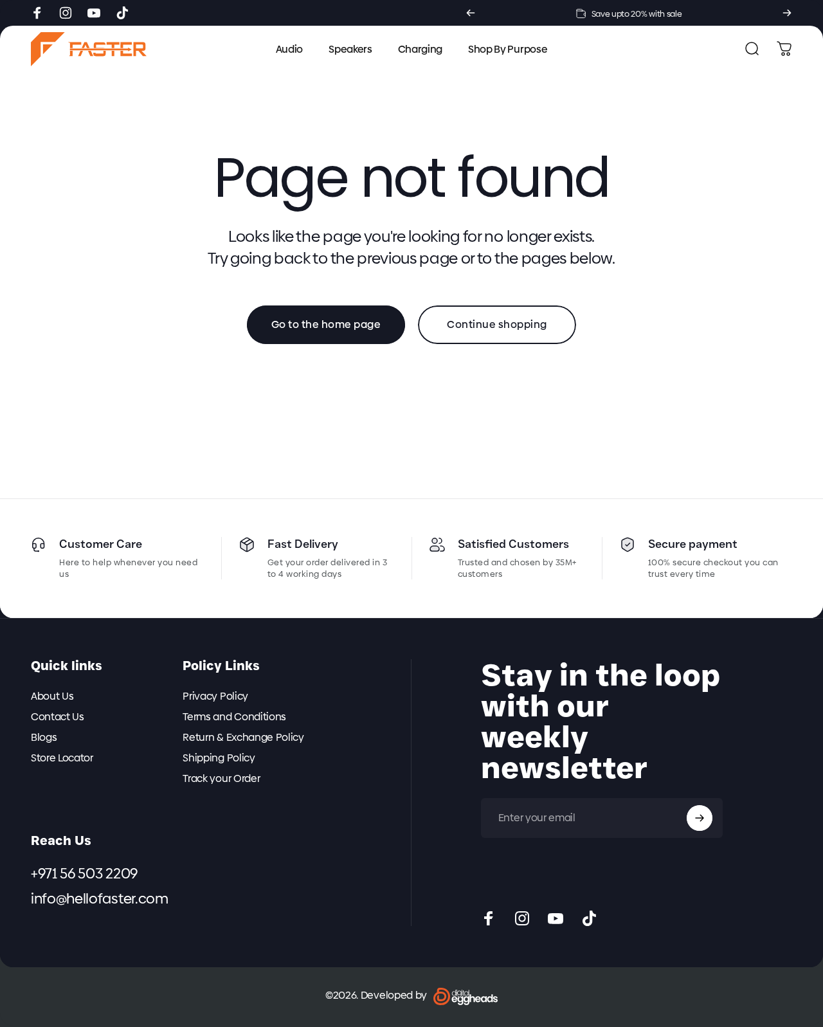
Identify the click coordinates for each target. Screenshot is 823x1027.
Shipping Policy (219, 758)
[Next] (787, 13)
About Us (52, 696)
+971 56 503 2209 (84, 874)
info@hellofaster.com (99, 900)
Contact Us (57, 717)
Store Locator (62, 758)
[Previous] (471, 13)
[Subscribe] (699, 818)
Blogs (44, 737)
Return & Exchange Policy (243, 737)
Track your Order (221, 778)
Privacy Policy (215, 696)
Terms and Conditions (234, 717)
